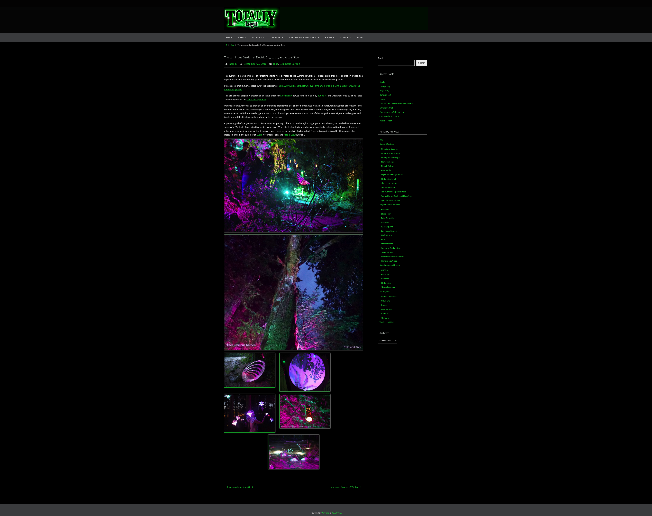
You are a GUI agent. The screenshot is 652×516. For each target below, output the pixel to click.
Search (381, 58)
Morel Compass (387, 162)
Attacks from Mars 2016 (241, 486)
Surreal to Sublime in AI (391, 248)
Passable (385, 278)
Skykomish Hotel (388, 179)
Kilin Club (385, 274)
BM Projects (384, 291)
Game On (385, 222)
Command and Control (389, 116)
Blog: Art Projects (386, 144)
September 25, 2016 (255, 63)
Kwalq (382, 82)
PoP (383, 239)
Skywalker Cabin (388, 287)
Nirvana (325, 512)
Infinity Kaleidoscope (390, 157)
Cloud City (385, 300)
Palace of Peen (385, 120)
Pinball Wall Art (387, 166)
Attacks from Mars (388, 296)
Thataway (385, 318)
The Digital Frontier (389, 183)
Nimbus (384, 313)
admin (233, 63)
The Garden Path (388, 187)
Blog (232, 45)
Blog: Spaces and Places (389, 265)
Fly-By (382, 99)
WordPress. (336, 512)
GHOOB (384, 270)
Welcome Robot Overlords (392, 256)
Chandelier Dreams (389, 149)
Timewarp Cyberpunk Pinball (393, 191)
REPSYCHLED (385, 95)
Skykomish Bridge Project (392, 174)
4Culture (322, 95)
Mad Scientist (387, 235)
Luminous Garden (289, 63)
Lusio (259, 134)
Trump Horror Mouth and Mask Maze (396, 196)
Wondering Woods (389, 261)
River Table (386, 170)
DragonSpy (384, 90)
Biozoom (385, 209)
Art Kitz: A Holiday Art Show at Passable (396, 103)
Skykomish (386, 283)
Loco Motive (386, 309)
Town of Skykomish (256, 99)
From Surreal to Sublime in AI (391, 112)
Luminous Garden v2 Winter (344, 486)
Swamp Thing (387, 252)
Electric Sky (286, 95)
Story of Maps (387, 243)
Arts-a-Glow (290, 134)
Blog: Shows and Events (389, 204)
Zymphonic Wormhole (390, 200)
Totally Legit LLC (386, 322)
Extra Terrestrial (386, 107)
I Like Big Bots (387, 226)
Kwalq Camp (384, 86)
